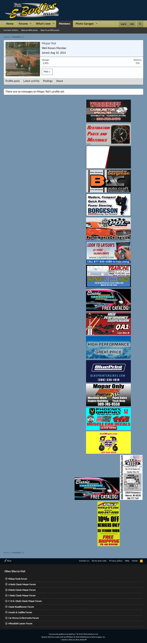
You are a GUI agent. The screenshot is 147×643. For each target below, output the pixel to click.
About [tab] (59, 81)
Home (9, 23)
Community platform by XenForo (73, 634)
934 (137, 63)
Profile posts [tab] (13, 81)
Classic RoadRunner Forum (21, 607)
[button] (30, 23)
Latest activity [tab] (31, 81)
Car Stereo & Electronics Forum (23, 618)
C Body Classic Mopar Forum (22, 596)
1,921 (45, 63)
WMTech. (86, 637)
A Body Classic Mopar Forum (22, 584)
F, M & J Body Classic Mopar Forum (25, 601)
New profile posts (29, 30)
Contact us (84, 561)
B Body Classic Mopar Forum (22, 590)
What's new (43, 23)
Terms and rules (99, 561)
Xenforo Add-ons (74, 640)
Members (64, 23)
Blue (9, 561)
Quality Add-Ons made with (52, 637)
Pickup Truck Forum (17, 579)
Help (127, 561)
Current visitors (11, 30)
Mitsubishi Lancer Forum (20, 624)
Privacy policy (115, 561)
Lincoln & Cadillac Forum (20, 612)
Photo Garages (85, 23)
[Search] (140, 24)
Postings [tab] (48, 81)
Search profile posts (50, 30)
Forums (23, 23)
